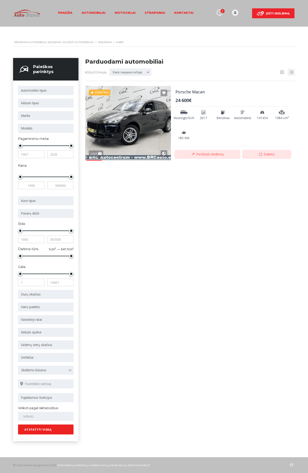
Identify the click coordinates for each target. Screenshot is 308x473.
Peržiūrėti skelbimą (210, 154)
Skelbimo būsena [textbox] (33, 370)
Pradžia (65, 12)
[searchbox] (46, 90)
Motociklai (125, 12)
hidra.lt (145, 465)
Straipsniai (155, 12)
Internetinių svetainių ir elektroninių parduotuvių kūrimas (98, 465)
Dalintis (269, 154)
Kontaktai (183, 12)
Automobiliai (94, 12)
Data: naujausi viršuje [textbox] (127, 72)
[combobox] (46, 90)
